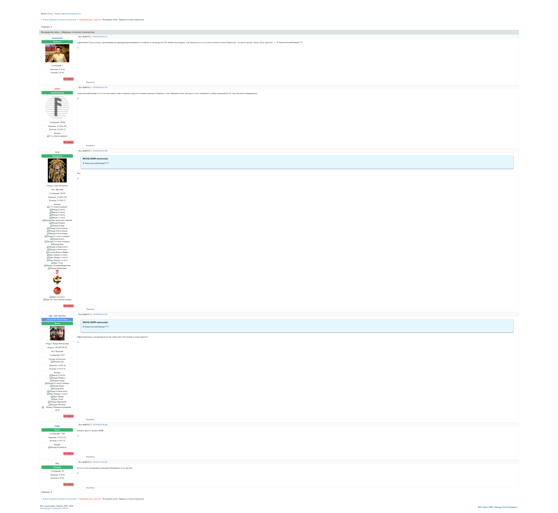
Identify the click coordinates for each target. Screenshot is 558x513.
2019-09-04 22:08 (100, 151)
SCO (57, 152)
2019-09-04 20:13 (100, 36)
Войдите (57, 14)
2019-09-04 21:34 (100, 87)
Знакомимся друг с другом (90, 19)
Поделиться (87, 82)
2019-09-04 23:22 (100, 314)
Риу (57, 463)
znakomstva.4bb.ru (60, 508)
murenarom (57, 38)
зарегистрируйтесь (73, 14)
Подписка (512, 507)
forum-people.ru (46, 508)
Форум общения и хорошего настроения (59, 19)
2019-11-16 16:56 (100, 462)
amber (57, 89)
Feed (505, 507)
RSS (479, 507)
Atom (485, 507)
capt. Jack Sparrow (57, 316)
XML (491, 507)
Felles (57, 426)
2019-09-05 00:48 (100, 425)
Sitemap (498, 507)
